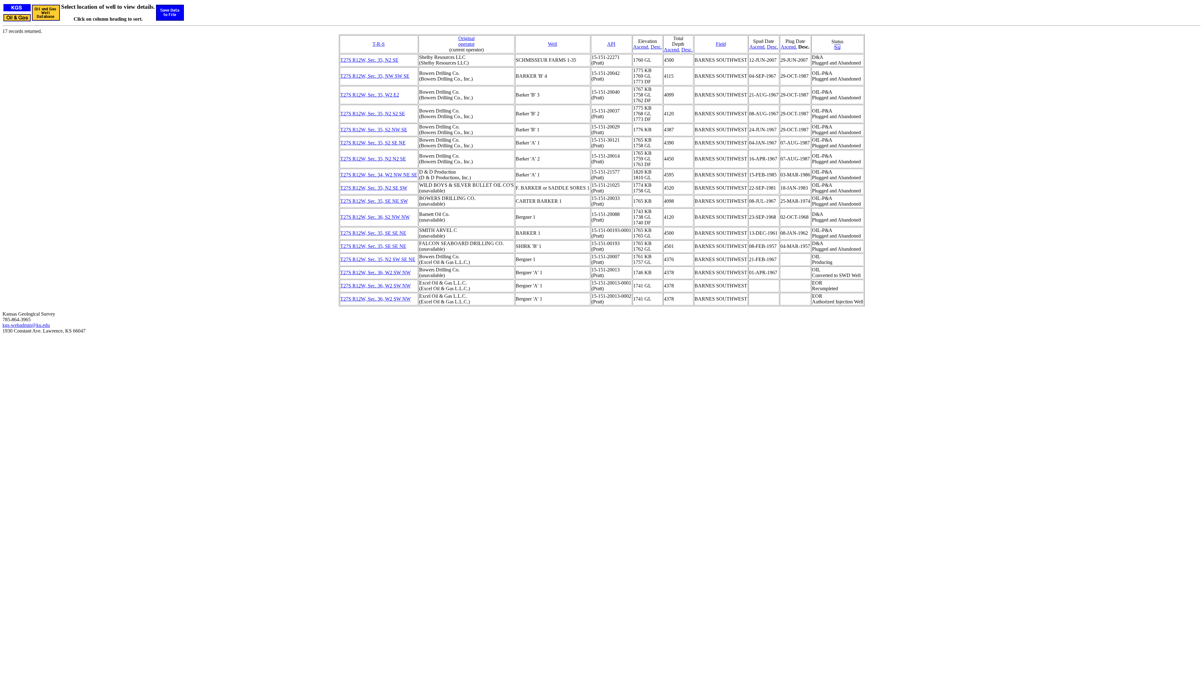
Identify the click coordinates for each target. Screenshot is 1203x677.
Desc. (656, 47)
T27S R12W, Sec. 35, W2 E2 (369, 94)
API (611, 44)
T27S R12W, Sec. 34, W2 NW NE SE (378, 174)
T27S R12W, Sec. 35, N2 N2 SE (373, 158)
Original (466, 38)
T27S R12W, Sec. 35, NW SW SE (374, 76)
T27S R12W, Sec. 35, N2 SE (369, 60)
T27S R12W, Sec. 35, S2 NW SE (373, 129)
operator (466, 44)
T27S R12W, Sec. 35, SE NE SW (374, 201)
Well (552, 44)
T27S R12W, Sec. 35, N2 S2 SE (372, 113)
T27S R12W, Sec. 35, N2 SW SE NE (377, 259)
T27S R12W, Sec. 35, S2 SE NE (373, 142)
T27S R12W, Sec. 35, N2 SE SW (373, 188)
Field (721, 44)
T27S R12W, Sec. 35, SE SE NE (373, 233)
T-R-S (378, 44)
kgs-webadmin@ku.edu (26, 325)
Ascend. (641, 47)
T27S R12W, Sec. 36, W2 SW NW (375, 272)
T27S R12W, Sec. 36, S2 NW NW (375, 217)
